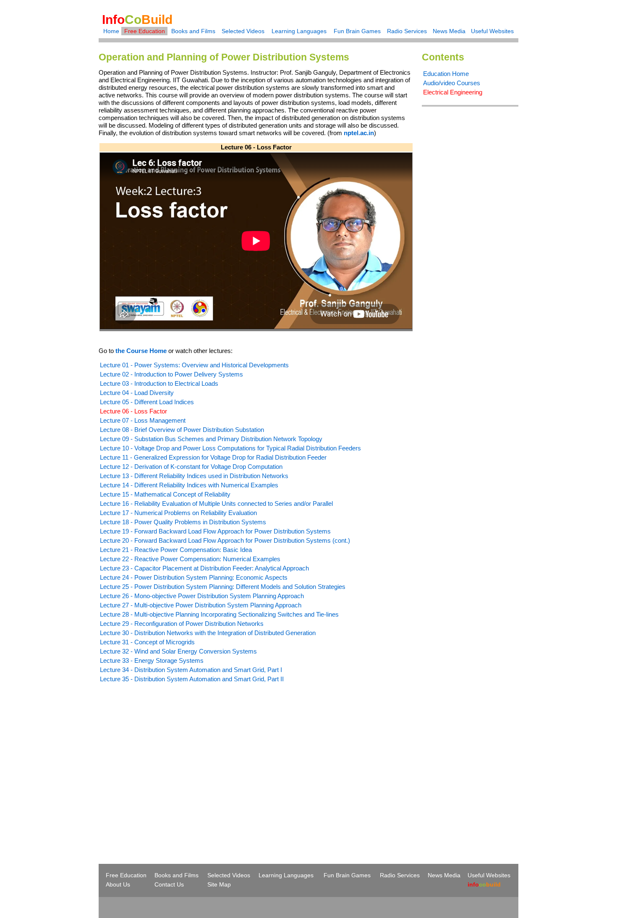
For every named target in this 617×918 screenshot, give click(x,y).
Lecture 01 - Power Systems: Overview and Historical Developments (194, 365)
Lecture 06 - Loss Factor (133, 411)
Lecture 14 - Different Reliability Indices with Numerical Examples (189, 485)
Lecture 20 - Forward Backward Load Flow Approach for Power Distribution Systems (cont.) (225, 540)
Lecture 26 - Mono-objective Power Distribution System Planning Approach (202, 595)
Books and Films (193, 31)
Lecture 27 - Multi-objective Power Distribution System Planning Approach (200, 605)
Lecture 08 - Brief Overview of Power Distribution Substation (182, 429)
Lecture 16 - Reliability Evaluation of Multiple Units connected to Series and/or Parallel (216, 503)
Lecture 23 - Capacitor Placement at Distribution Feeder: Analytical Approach (204, 568)
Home (111, 31)
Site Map (219, 884)
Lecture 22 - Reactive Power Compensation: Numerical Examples (190, 558)
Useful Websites (492, 31)
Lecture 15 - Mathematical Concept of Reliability (165, 494)
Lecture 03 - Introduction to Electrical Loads (159, 383)
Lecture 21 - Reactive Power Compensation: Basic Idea (176, 549)
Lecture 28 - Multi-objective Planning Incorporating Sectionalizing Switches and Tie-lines (219, 614)
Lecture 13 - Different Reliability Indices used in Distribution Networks (194, 475)
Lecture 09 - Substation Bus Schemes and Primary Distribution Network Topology (211, 438)
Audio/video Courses (451, 82)
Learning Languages (299, 31)
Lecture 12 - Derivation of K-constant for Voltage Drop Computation (191, 466)
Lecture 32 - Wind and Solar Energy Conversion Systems (178, 651)
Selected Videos (243, 31)
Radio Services (407, 31)
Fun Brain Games (357, 31)
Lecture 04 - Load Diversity (137, 392)
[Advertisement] (169, 758)
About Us (118, 884)
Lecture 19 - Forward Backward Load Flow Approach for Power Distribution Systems (215, 531)
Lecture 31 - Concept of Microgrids (147, 642)
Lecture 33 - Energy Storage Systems (152, 660)
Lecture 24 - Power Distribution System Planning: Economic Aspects (194, 577)
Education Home (446, 73)
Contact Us (169, 884)
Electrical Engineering (452, 92)
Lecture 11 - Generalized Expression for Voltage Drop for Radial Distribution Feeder (213, 457)
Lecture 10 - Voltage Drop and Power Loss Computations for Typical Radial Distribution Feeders (230, 448)
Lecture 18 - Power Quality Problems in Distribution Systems (183, 522)
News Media (449, 31)
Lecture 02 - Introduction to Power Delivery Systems (171, 374)
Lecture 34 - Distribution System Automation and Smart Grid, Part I (191, 669)
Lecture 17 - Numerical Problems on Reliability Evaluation (178, 512)
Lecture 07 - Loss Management (143, 420)
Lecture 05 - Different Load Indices (147, 401)
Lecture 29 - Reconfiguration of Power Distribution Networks (182, 623)
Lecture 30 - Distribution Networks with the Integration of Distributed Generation (208, 632)
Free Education (144, 31)
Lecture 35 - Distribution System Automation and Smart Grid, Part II (192, 679)
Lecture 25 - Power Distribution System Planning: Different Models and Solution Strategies (222, 586)
